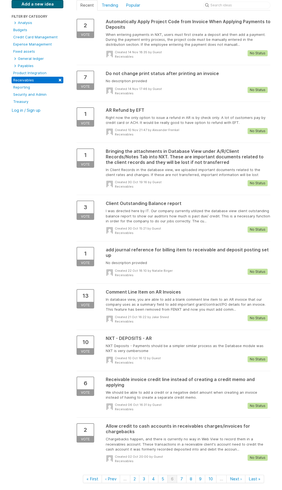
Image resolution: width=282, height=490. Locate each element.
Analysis (24, 22)
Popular (133, 5)
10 (210, 478)
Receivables (37, 79)
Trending (110, 5)
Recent (87, 5)
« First (92, 478)
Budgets (20, 30)
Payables (25, 65)
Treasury (20, 101)
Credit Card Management (35, 37)
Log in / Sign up (26, 110)
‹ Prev (110, 478)
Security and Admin (30, 94)
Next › (236, 478)
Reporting (21, 87)
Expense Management (32, 44)
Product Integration (30, 73)
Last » (255, 478)
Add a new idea (37, 4)
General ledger (30, 58)
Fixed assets (24, 51)
